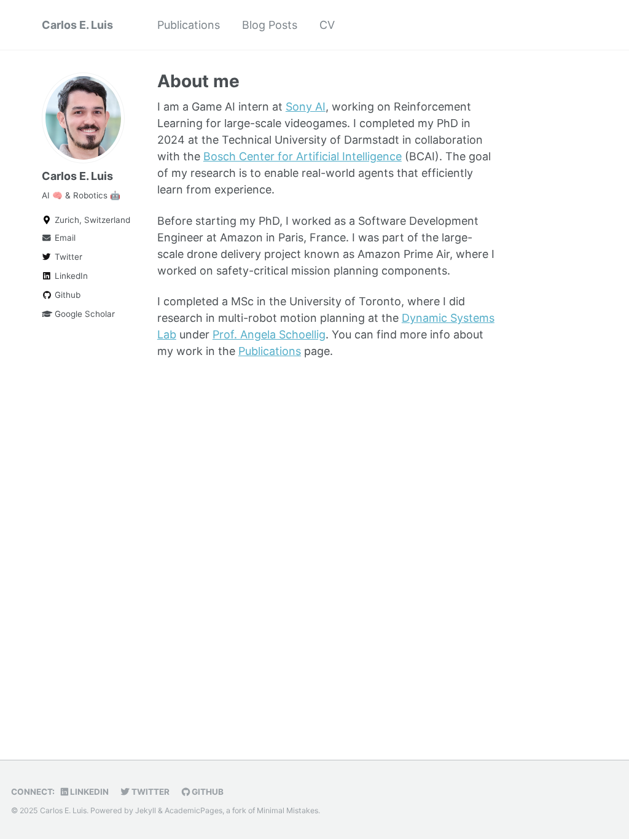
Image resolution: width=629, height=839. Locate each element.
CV (327, 24)
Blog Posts (269, 24)
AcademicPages (193, 810)
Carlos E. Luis (77, 24)
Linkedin (88, 792)
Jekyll (145, 810)
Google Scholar (83, 314)
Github (66, 295)
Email (64, 238)
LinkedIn (70, 276)
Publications (188, 24)
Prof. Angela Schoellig (269, 334)
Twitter (67, 257)
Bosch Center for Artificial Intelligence (302, 156)
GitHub (207, 792)
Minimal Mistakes (287, 810)
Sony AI (306, 106)
